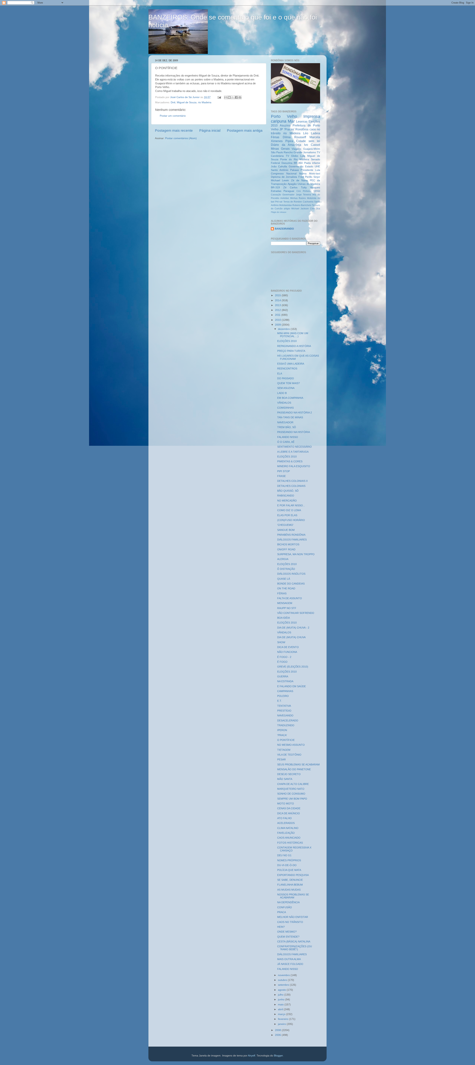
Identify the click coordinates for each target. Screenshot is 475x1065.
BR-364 (298, 163)
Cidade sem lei (308, 141)
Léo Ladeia (311, 133)
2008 (278, 1030)
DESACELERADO (287, 720)
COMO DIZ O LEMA (289, 510)
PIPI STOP (283, 471)
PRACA (281, 912)
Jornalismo (309, 152)
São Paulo (277, 152)
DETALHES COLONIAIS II (292, 481)
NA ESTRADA (285, 681)
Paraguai (289, 191)
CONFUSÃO (284, 907)
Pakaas (294, 170)
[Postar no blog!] (229, 97)
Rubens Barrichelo (301, 205)
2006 (278, 1035)
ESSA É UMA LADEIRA (290, 363)
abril (281, 1009)
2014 (278, 300)
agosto (282, 989)
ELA (279, 373)
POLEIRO (283, 696)
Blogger (278, 1055)
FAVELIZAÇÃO (286, 833)
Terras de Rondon (292, 201)
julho (281, 994)
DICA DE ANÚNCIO (288, 813)
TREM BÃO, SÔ (286, 427)
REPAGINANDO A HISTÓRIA (294, 346)
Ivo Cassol (312, 144)
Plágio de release (278, 212)
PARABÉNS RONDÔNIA (291, 534)
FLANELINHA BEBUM (290, 884)
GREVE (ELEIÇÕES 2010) (292, 666)
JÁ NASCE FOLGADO (290, 964)
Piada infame (312, 163)
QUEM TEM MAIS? (288, 383)
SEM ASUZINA (285, 388)
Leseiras (301, 121)
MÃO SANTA (284, 779)
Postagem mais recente (174, 130)
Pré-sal (278, 201)
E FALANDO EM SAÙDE (291, 686)
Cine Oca (315, 208)
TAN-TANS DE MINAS (290, 417)
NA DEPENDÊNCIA (288, 902)
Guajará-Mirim (311, 148)
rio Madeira (204, 102)
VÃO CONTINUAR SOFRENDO (295, 613)
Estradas (276, 191)
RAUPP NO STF (286, 608)
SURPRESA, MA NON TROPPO (296, 554)
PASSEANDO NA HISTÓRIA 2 (294, 412)
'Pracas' (289, 129)
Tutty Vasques (310, 187)
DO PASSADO (285, 378)
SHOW (281, 642)
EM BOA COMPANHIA (290, 398)
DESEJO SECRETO (289, 774)
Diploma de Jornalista (284, 177)
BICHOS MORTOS (288, 544)
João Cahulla (279, 166)
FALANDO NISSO (287, 437)
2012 (278, 310)
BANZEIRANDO (284, 228)
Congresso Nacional (284, 173)
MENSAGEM (284, 603)
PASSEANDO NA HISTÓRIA (293, 432)
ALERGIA (282, 559)
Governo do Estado (301, 166)
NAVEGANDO (285, 715)
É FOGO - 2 (284, 657)
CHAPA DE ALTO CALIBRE (293, 784)
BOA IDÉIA (283, 617)
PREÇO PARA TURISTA (291, 351)
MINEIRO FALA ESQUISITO (293, 466)
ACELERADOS (286, 823)
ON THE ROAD (286, 588)
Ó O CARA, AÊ (285, 442)
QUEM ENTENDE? (288, 936)
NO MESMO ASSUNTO (291, 744)
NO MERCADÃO (287, 500)
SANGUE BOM (286, 530)
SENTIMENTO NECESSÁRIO (294, 446)
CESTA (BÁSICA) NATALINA (293, 941)
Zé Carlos (290, 187)
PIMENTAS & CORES (289, 461)
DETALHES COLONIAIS (291, 486)
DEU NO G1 (284, 855)
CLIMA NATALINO (287, 828)
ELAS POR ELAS (287, 515)
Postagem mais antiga (245, 130)
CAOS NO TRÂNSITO (290, 922)
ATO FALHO (284, 818)
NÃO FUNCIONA (287, 652)
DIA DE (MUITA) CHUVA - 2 (293, 627)
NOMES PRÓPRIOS (289, 860)
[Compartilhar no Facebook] (236, 97)
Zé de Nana (299, 180)
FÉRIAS (281, 593)
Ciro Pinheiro (304, 191)
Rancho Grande (293, 152)
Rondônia (301, 129)
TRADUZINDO (285, 725)
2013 (278, 305)
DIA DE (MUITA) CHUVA (291, 637)
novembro (284, 975)
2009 (278, 324)
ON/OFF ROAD (286, 549)
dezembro (284, 329)
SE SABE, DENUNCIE (290, 880)
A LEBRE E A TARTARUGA (293, 451)
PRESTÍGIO (284, 710)
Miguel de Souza (186, 102)
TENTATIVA (284, 705)
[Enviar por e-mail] (226, 97)
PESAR (281, 759)
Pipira (289, 141)
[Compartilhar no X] (233, 97)
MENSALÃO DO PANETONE (294, 769)
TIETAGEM (283, 750)
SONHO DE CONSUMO (291, 793)
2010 (278, 320)
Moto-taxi (314, 173)
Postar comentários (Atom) (181, 138)
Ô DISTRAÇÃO (286, 569)
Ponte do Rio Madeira (294, 159)
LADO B (282, 393)
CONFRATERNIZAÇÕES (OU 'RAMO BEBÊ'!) (294, 948)
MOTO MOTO (285, 803)
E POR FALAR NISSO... (291, 505)
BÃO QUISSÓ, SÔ (288, 490)
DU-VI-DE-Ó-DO (287, 865)
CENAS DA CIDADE (288, 808)
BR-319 (275, 187)
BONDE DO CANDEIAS (291, 583)
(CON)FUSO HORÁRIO (291, 520)
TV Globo (292, 156)
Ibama (303, 173)
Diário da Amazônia (286, 144)
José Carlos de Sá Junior (185, 97)
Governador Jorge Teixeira (296, 194)
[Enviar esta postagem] (219, 97)
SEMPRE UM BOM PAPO (292, 798)
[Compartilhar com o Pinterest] (240, 97)
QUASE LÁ (283, 578)
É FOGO (282, 661)
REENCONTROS (287, 368)
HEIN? (281, 927)
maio (281, 1004)
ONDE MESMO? (287, 931)
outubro (283, 980)
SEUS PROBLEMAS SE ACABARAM (298, 764)
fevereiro (283, 1019)
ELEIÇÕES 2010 (287, 341)
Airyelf (251, 1055)
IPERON (282, 730)
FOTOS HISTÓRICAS (290, 842)
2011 (278, 315)
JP (281, 129)
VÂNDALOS (284, 402)
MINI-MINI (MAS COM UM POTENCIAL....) (292, 335)
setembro (284, 984)
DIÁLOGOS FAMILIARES (292, 539)
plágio (287, 208)
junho (281, 999)
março (282, 1014)
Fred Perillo (305, 177)
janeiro (282, 1024)
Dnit (173, 102)
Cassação (276, 194)
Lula (302, 156)
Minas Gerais (280, 148)
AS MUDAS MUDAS (289, 889)
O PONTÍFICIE (286, 740)
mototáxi (284, 198)
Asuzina (285, 125)
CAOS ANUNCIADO (288, 837)
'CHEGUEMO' (285, 525)
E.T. (279, 700)
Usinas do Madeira (309, 184)
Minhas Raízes (298, 198)
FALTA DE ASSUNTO (289, 598)
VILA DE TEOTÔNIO (289, 754)
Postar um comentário (173, 115)
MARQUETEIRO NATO (290, 789)
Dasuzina (286, 163)
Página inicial (209, 130)
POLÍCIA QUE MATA (289, 870)
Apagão (292, 184)
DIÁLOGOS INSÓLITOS (291, 573)
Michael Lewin (280, 180)
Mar (291, 121)
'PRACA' (282, 735)
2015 (278, 295)
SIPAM (316, 191)
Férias (275, 137)
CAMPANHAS (285, 691)
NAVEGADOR (285, 422)
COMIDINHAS (285, 407)
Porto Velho (284, 116)
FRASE (281, 476)
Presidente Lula (310, 170)
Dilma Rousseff (294, 137)
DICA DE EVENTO (288, 647)
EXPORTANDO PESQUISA (293, 875)
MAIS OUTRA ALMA (289, 959)
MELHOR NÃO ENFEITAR (292, 917)
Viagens (296, 148)
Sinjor (316, 177)
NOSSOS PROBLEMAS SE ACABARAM (293, 896)
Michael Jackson (300, 208)
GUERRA (282, 676)
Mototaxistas (285, 205)
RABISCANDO (285, 495)
